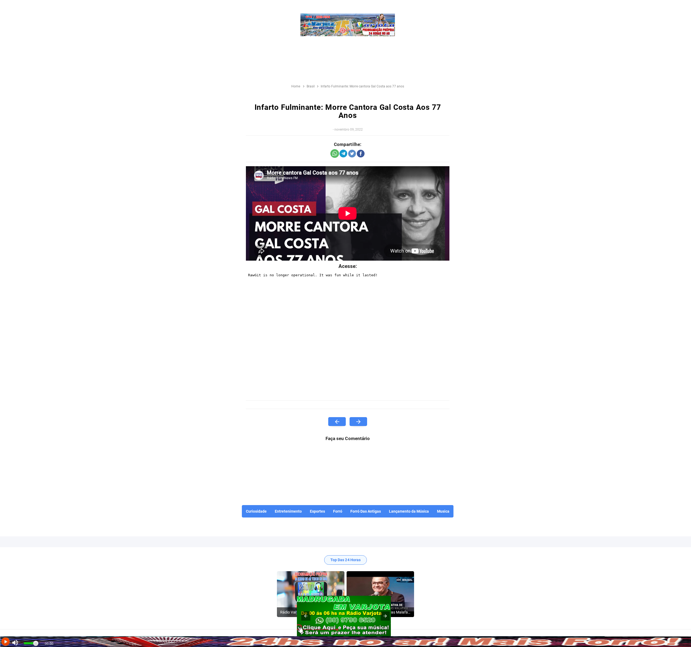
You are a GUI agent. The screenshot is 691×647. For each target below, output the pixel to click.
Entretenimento (288, 511)
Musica (443, 511)
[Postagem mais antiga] (358, 421)
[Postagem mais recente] (337, 421)
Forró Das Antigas (365, 511)
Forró (337, 511)
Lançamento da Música (409, 511)
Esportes (317, 511)
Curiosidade (256, 511)
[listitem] (310, 594)
